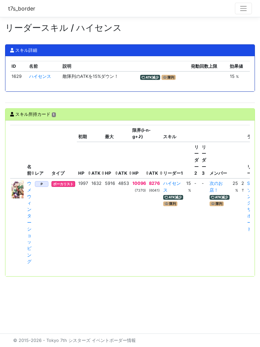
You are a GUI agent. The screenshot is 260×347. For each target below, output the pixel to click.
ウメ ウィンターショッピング (29, 222)
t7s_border (21, 8)
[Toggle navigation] (243, 8)
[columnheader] (18, 151)
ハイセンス (40, 76)
